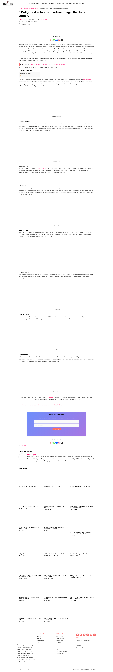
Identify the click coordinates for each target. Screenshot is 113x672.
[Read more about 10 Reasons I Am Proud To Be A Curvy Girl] (31, 610)
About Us (38, 636)
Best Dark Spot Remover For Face (80, 486)
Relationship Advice (60, 653)
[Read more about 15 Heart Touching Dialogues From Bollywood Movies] (31, 588)
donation (51, 397)
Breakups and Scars (60, 638)
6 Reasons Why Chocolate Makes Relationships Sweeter (54, 528)
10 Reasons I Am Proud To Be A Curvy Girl (30, 619)
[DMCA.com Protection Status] (21, 670)
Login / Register (79, 3)
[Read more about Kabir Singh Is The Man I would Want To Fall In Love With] (82, 588)
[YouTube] (77, 635)
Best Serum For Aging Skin (52, 486)
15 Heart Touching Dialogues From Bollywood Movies (29, 597)
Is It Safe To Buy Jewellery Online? (80, 554)
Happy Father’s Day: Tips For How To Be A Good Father (56, 619)
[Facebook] (56, 39)
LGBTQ (57, 649)
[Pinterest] (94, 635)
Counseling (51, 3)
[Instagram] (59, 39)
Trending (25, 8)
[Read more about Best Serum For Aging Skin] (56, 477)
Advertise (39, 638)
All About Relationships (34, 3)
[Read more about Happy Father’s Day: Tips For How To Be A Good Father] (56, 610)
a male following (41, 168)
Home (20, 8)
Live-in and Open (59, 647)
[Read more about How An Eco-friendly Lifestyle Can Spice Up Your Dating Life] (82, 498)
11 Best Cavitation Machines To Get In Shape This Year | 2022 (55, 554)
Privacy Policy (78, 650)
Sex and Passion (59, 644)
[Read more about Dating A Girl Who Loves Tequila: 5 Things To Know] (31, 519)
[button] (39, 3)
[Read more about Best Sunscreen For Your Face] (31, 477)
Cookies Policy (79, 645)
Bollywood (25, 445)
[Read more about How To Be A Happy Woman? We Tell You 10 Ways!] (56, 567)
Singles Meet (44, 3)
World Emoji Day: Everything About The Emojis (55, 597)
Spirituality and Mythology (61, 651)
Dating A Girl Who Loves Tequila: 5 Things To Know (29, 528)
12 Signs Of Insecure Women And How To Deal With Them (81, 576)
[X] (61, 39)
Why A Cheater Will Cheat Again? (28, 507)
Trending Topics (33, 8)
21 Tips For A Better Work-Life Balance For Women (30, 554)
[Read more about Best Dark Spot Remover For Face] (82, 477)
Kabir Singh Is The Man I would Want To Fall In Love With (82, 597)
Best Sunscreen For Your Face (27, 486)
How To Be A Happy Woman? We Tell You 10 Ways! (55, 575)
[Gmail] (51, 39)
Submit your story (40, 640)
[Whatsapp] (54, 39)
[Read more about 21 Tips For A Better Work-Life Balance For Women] (31, 545)
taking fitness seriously (37, 124)
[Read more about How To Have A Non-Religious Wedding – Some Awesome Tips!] (31, 567)
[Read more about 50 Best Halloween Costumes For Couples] (56, 498)
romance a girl (87, 79)
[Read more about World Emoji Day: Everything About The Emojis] (56, 588)
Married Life (58, 642)
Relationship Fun (70, 3)
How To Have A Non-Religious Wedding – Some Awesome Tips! (30, 575)
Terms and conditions (80, 647)
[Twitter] (84, 635)
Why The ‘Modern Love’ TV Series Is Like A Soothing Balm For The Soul (82, 533)
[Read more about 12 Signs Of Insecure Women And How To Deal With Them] (82, 567)
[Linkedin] (91, 635)
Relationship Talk (60, 3)
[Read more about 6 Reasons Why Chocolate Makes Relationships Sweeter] (56, 519)
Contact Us (39, 642)
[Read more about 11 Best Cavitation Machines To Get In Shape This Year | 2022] (56, 545)
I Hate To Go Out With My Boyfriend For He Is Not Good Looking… (48, 64)
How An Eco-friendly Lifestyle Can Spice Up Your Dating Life (81, 506)
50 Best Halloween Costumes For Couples (54, 506)
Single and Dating (59, 640)
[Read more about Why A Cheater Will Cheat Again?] (31, 498)
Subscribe (56, 429)
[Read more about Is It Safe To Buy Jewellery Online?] (82, 545)
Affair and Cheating (60, 636)
